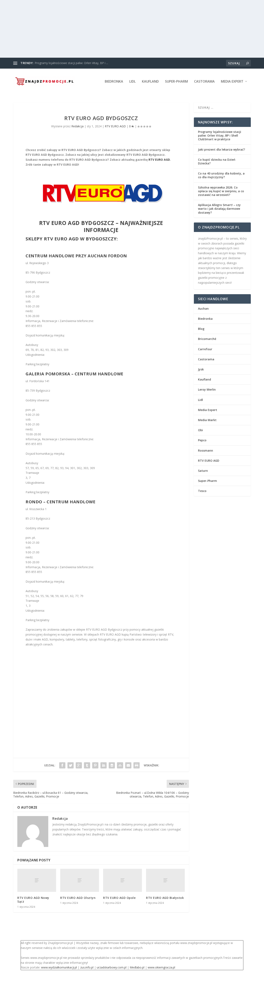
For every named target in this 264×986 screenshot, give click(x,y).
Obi (200, 430)
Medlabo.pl (137, 967)
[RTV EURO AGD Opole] (122, 880)
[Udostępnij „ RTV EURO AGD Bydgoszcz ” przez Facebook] (62, 765)
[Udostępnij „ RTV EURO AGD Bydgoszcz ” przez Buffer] (112, 765)
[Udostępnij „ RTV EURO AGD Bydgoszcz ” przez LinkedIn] (103, 765)
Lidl (132, 82)
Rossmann (205, 450)
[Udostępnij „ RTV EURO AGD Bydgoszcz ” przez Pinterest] (95, 765)
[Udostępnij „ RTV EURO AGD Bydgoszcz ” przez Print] (136, 765)
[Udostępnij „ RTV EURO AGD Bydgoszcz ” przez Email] (128, 765)
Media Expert (232, 82)
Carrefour (205, 349)
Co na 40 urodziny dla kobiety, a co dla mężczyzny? (221, 175)
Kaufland (150, 82)
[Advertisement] (124, 29)
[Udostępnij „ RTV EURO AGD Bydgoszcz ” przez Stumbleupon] (120, 765)
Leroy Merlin (207, 389)
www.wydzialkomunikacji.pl (59, 967)
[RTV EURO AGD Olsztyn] (79, 880)
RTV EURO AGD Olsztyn (77, 898)
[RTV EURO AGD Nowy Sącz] (36, 880)
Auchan (203, 308)
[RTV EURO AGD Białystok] (165, 880)
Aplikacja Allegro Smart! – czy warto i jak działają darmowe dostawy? (219, 208)
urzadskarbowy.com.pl (111, 967)
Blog (201, 329)
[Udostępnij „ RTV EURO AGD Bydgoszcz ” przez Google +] (79, 765)
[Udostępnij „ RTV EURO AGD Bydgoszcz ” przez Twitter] (70, 765)
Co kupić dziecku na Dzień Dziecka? (216, 161)
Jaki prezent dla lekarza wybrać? (221, 149)
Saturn (203, 471)
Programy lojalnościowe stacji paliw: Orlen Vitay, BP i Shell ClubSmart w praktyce (219, 135)
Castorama (204, 82)
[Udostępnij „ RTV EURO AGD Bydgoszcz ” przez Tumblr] (87, 765)
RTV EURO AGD (115, 126)
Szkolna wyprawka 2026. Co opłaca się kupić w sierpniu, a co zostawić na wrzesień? (221, 191)
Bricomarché (207, 339)
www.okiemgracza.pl (161, 967)
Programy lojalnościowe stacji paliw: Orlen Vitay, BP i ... (71, 63)
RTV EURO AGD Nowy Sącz (33, 899)
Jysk (201, 369)
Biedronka (114, 82)
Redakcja (77, 126)
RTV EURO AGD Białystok (165, 898)
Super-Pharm (176, 82)
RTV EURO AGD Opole (119, 898)
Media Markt (207, 420)
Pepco (202, 440)
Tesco (202, 491)
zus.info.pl (86, 967)
